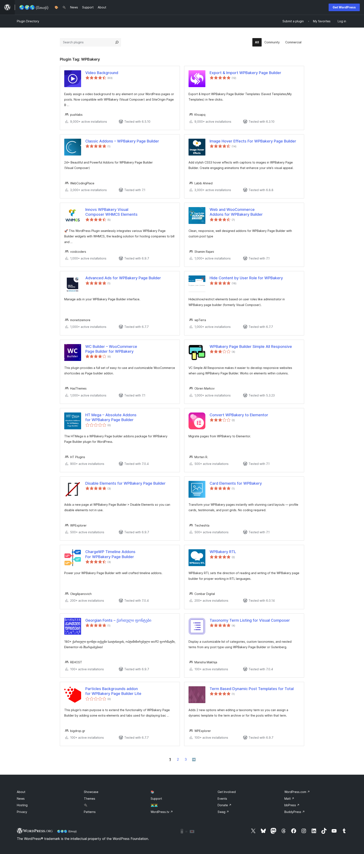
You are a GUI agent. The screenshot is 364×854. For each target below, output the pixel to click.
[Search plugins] (117, 42)
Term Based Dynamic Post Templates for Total (252, 688)
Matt (289, 798)
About (21, 792)
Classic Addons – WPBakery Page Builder (122, 141)
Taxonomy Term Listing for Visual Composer (250, 620)
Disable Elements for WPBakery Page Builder (125, 483)
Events (222, 798)
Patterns (90, 812)
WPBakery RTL (223, 551)
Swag (223, 812)
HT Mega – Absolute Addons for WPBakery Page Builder (110, 417)
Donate (225, 805)
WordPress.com (297, 792)
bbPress (292, 805)
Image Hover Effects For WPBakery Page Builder (253, 141)
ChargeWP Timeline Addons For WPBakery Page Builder (110, 554)
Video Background (101, 73)
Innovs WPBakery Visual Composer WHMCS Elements (111, 212)
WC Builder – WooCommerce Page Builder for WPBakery (111, 349)
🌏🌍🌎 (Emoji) (67, 831)
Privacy (22, 812)
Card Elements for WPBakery (236, 483)
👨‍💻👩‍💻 (154, 805)
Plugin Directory (28, 21)
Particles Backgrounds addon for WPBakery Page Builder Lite (113, 691)
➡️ (194, 759)
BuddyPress (294, 812)
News (21, 798)
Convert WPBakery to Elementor (239, 415)
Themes (89, 798)
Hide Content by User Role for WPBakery (246, 278)
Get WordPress (344, 7)
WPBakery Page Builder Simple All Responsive (251, 346)
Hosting (22, 805)
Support (156, 798)
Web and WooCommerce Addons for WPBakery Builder (236, 212)
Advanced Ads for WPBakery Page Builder (123, 278)
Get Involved (227, 792)
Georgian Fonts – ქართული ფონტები (118, 620)
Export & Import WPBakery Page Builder (245, 73)
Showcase (91, 792)
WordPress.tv (162, 812)
